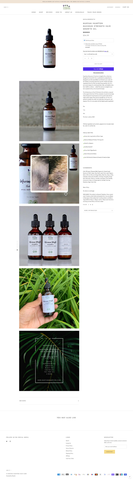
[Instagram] (10, 441)
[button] (86, 32)
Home (34, 12)
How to (59, 12)
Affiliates (68, 456)
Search (117, 7)
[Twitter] (90, 204)
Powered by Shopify (10, 476)
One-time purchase (89, 40)
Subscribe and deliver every (91, 44)
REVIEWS (23, 401)
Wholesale (79, 12)
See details (87, 47)
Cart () (126, 7)
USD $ (6, 7)
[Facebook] (88, 204)
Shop (41, 12)
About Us (68, 12)
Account (110, 7)
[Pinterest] (92, 204)
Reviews (49, 12)
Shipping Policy (69, 453)
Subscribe (109, 451)
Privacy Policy (69, 446)
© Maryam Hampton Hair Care (16, 473)
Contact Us (68, 443)
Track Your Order (94, 12)
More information (90, 210)
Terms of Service (70, 448)
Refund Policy (69, 451)
